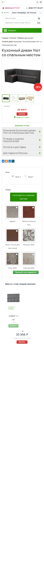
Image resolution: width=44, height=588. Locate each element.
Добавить (13, 326)
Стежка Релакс (11, 308)
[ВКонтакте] (3, 161)
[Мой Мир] (9, 161)
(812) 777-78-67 (36, 8)
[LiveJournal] (13, 161)
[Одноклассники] (6, 161)
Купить (22, 114)
